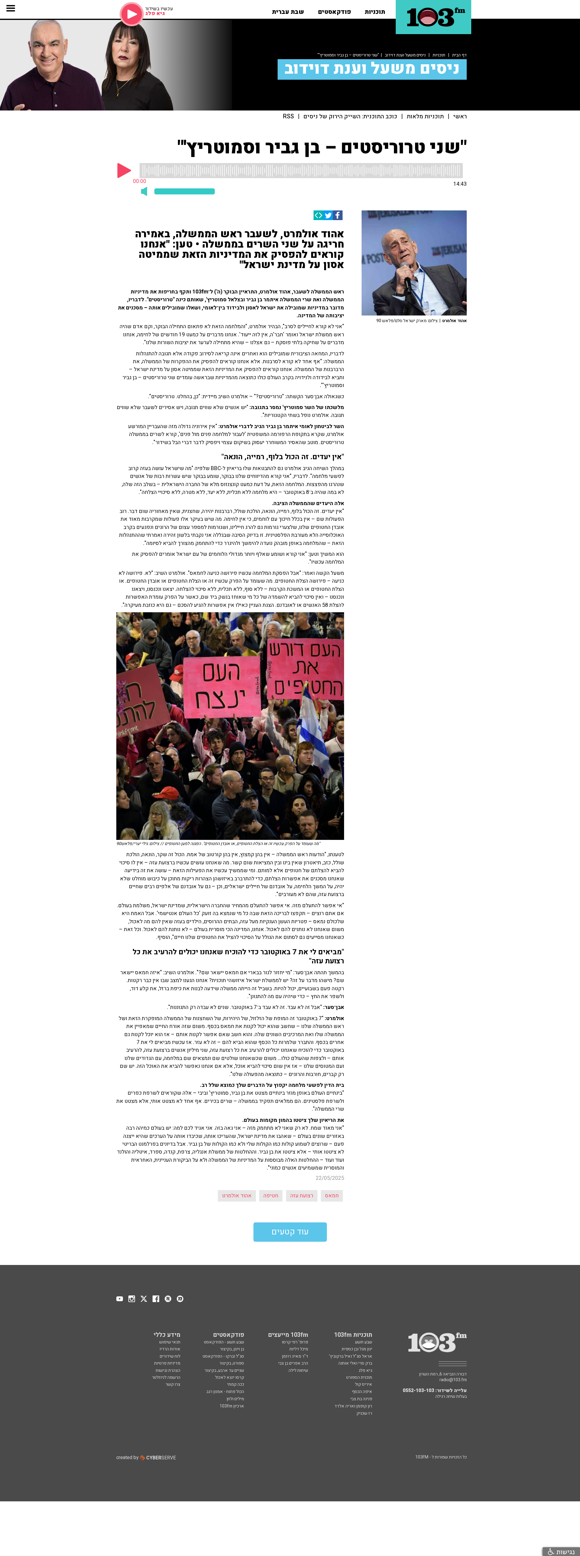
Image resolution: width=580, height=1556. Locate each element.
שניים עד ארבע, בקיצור (224, 1370)
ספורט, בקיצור (231, 1363)
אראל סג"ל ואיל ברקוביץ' (350, 1356)
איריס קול (363, 1384)
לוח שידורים (170, 1356)
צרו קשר (173, 1384)
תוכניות (439, 55)
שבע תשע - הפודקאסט (224, 1342)
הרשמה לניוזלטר (166, 1377)
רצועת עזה (301, 1195)
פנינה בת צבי (361, 1399)
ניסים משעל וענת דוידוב (405, 55)
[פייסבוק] (338, 215)
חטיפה (270, 1195)
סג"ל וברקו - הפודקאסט (223, 1356)
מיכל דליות (298, 1349)
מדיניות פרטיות (167, 1363)
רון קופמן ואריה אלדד (353, 1406)
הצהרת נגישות (168, 1370)
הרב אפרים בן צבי (293, 1363)
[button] (375, 10)
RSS (288, 117)
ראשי (460, 117)
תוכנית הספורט (359, 1377)
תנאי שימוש (169, 1342)
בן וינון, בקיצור (232, 1349)
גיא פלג (365, 1370)
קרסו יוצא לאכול (229, 1377)
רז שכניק (364, 1413)
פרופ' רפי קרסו (295, 1342)
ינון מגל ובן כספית (357, 1349)
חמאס (332, 1195)
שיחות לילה (298, 1370)
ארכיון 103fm (232, 1406)
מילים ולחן (235, 1399)
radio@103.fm (453, 1380)
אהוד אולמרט (237, 1195)
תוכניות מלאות (425, 117)
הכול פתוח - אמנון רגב (225, 1391)
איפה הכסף (362, 1391)
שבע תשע (363, 1342)
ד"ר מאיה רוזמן (295, 1356)
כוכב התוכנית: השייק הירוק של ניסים (350, 117)
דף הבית (459, 55)
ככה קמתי (235, 1384)
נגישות (564, 1551)
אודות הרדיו (170, 1349)
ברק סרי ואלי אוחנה (355, 1363)
